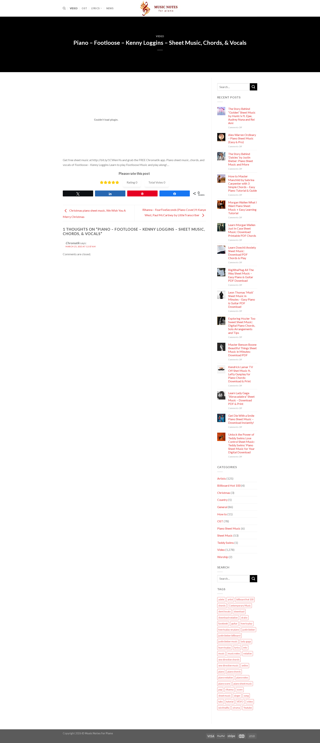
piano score (224, 683)
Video (74, 8)
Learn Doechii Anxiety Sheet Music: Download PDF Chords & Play (242, 253)
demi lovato (224, 611)
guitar (234, 623)
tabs (220, 701)
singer (237, 695)
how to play (246, 623)
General (222, 507)
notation (247, 653)
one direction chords (228, 659)
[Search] (64, 8)
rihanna (230, 689)
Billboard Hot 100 (229, 485)
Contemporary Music (240, 605)
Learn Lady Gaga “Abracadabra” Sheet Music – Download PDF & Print (241, 398)
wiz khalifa (223, 707)
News (110, 8)
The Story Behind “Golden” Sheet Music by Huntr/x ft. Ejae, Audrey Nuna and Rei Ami (242, 116)
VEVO (240, 701)
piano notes (242, 677)
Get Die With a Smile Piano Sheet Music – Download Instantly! (241, 419)
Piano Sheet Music (229, 528)
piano (221, 671)
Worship (222, 557)
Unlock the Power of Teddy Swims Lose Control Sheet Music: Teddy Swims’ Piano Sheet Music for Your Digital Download (241, 443)
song (246, 695)
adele (221, 599)
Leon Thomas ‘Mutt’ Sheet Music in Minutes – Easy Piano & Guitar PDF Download (241, 299)
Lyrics (95, 8)
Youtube (247, 707)
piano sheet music (243, 683)
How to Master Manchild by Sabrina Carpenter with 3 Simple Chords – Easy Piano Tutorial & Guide (242, 183)
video (250, 701)
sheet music (224, 695)
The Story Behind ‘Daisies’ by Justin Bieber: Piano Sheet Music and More (240, 159)
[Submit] (253, 86)
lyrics (237, 647)
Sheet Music (225, 535)
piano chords (234, 671)
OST (84, 8)
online (245, 665)
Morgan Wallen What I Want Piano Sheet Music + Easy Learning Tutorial (242, 208)
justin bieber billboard (229, 635)
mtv (245, 647)
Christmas (223, 492)
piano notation (225, 677)
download (239, 611)
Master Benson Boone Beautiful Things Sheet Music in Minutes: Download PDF (242, 350)
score (240, 689)
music (221, 653)
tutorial (230, 701)
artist (230, 599)
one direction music (228, 665)
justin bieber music (227, 641)
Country (222, 499)
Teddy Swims (225, 542)
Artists (221, 478)
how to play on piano (228, 629)
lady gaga (246, 641)
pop (220, 689)
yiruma (236, 707)
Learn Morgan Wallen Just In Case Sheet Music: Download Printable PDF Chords (242, 230)
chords (222, 605)
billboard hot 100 (245, 599)
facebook (223, 623)
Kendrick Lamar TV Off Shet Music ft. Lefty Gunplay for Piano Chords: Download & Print (240, 374)
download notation (228, 617)
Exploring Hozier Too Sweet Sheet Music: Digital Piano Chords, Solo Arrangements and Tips (241, 325)
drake (244, 617)
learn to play (224, 647)
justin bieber (248, 629)
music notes (234, 653)
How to (222, 514)
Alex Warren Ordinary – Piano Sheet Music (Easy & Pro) (242, 138)
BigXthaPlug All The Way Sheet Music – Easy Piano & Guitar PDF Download (241, 275)
